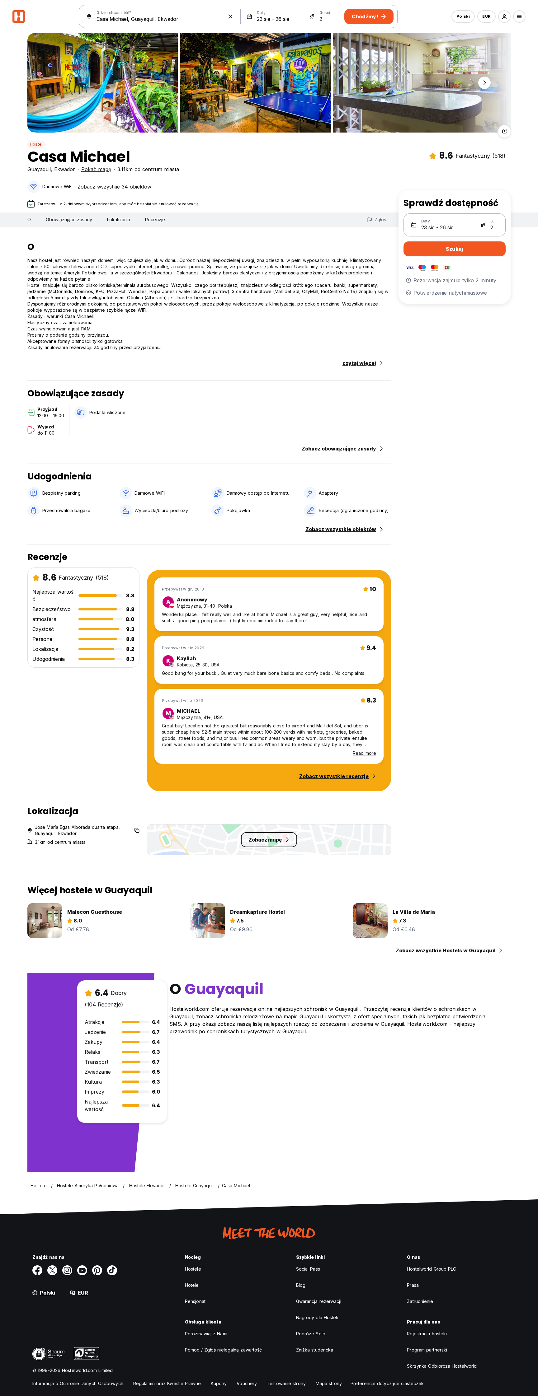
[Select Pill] (504, 16)
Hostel (36, 144)
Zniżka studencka (314, 1349)
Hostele (193, 1269)
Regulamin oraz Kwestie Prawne (167, 1383)
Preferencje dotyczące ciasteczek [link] (387, 1383)
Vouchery (247, 1383)
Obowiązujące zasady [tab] (69, 219)
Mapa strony (329, 1383)
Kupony (219, 1383)
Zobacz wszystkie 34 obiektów (114, 187)
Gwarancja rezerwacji (318, 1301)
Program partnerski (427, 1349)
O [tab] (29, 219)
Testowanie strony (286, 1383)
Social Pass (308, 1269)
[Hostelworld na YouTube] (82, 1270)
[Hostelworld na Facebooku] (37, 1270)
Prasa (413, 1285)
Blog (300, 1285)
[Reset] (230, 16)
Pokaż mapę (96, 169)
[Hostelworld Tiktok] (112, 1270)
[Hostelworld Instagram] (67, 1270)
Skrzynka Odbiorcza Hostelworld (442, 1366)
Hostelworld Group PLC (431, 1269)
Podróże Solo (310, 1333)
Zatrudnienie (420, 1301)
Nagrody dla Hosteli (317, 1317)
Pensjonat (195, 1301)
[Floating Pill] (484, 83)
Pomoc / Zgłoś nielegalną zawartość (223, 1349)
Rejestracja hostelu (427, 1333)
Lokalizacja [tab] (118, 219)
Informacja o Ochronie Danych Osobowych (77, 1383)
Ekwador (64, 169)
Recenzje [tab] (155, 219)
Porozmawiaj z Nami (206, 1333)
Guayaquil (39, 169)
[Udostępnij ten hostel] (504, 131)
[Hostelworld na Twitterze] (52, 1270)
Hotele (192, 1285)
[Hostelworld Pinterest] (97, 1270)
